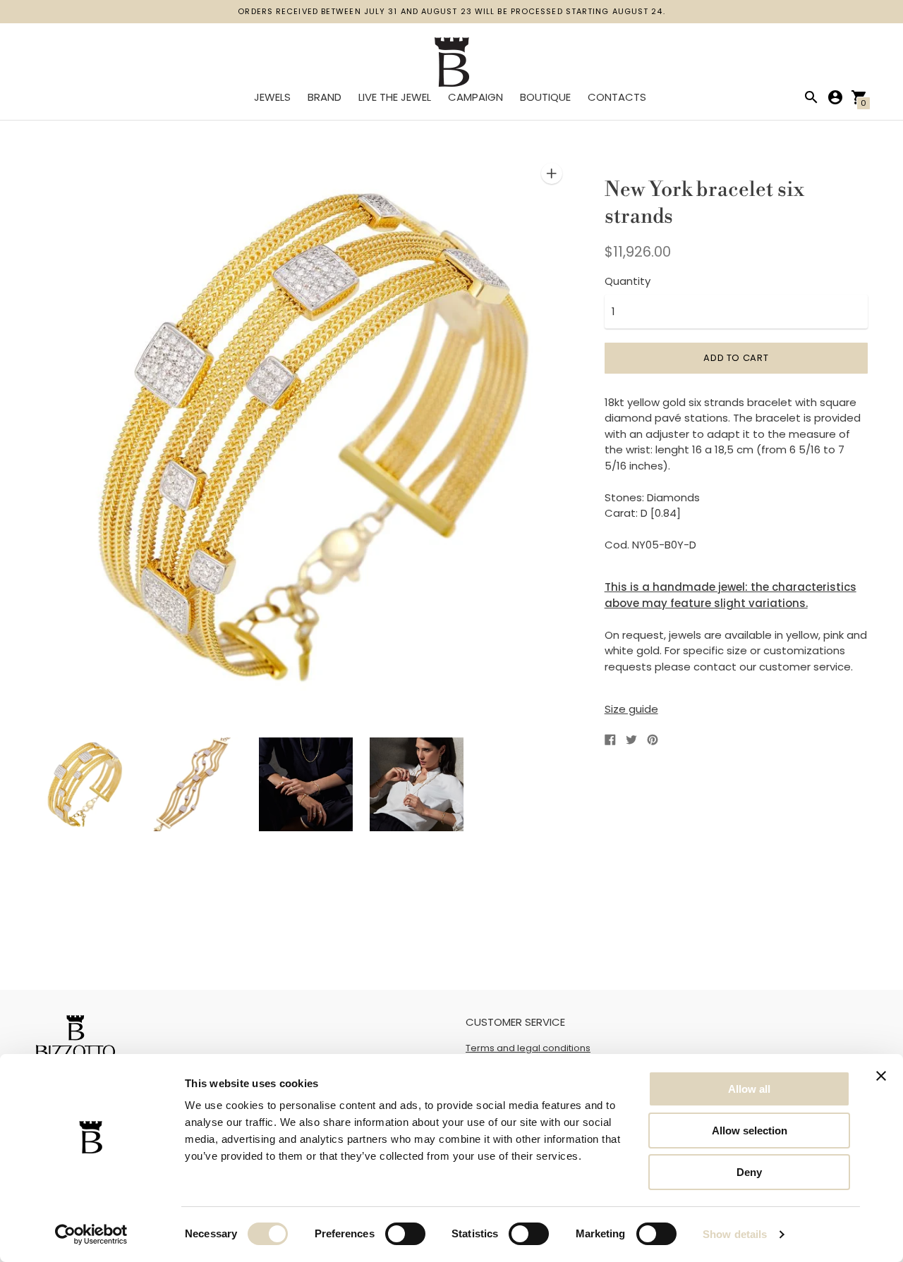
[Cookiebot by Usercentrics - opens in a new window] (91, 1234)
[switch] (405, 1234)
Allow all (749, 1089)
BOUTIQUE (545, 97)
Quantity (627, 281)
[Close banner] (881, 1076)
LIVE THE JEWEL (394, 97)
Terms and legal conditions (528, 1048)
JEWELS (272, 97)
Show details (735, 1234)
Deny (749, 1172)
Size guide (631, 709)
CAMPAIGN (475, 97)
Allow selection (749, 1131)
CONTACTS (617, 97)
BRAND (324, 97)
